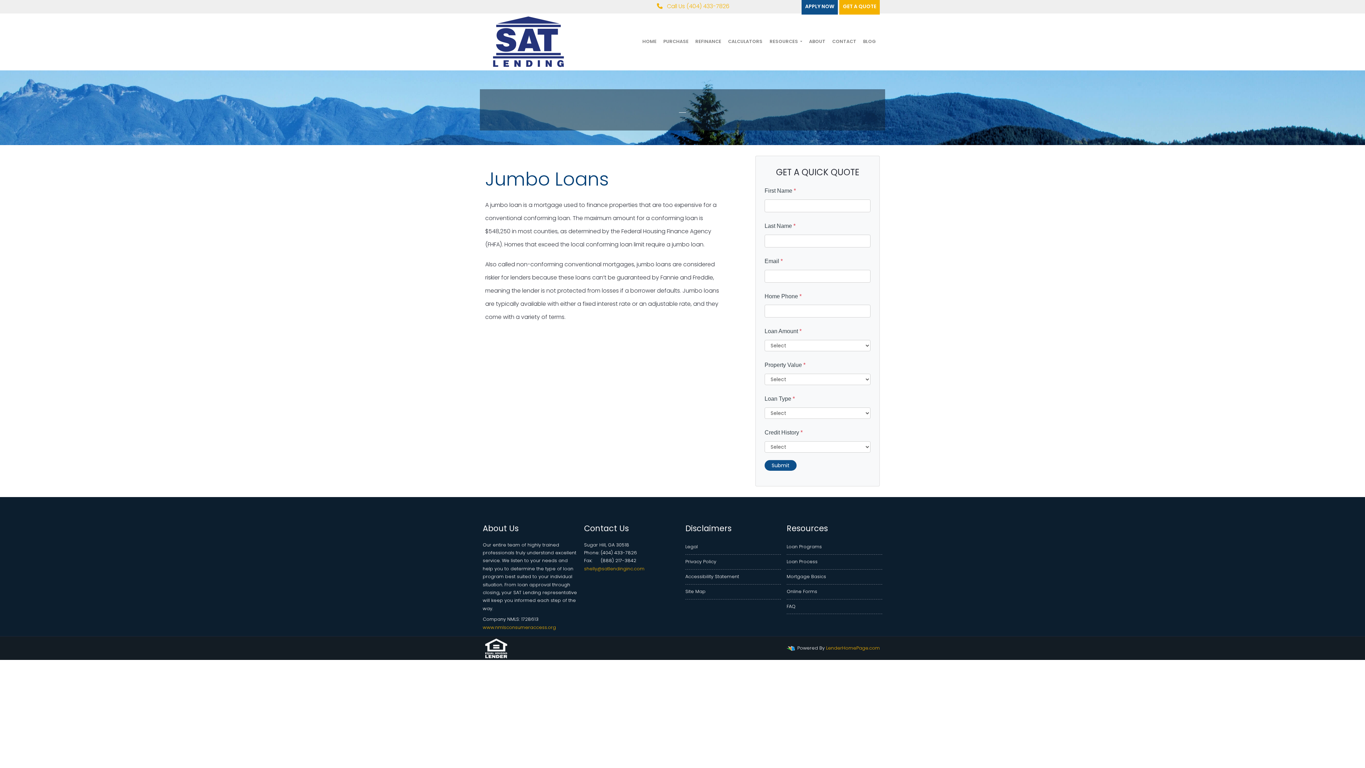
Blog (869, 41)
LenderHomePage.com (853, 648)
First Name (780, 191)
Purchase (676, 41)
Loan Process (802, 561)
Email (774, 261)
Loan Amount (783, 331)
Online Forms (802, 591)
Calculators (745, 41)
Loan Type (780, 399)
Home (649, 41)
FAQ (791, 606)
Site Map (695, 591)
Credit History (784, 433)
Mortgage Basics (806, 576)
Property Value (785, 365)
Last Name (780, 226)
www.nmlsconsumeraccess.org (519, 627)
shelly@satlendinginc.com (614, 568)
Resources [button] (784, 41)
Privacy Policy (700, 561)
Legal (691, 546)
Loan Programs (804, 546)
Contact (844, 41)
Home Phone (783, 296)
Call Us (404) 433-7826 (697, 6)
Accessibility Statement (712, 576)
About (817, 41)
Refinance (708, 41)
